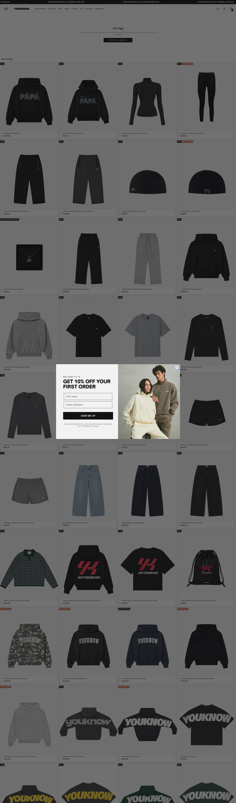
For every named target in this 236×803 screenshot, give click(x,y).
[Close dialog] (177, 367)
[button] (87, 423)
